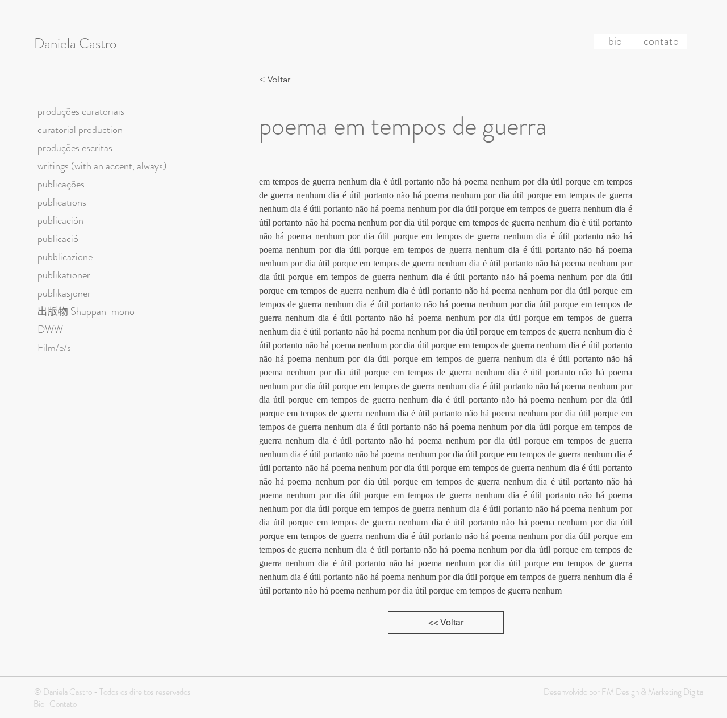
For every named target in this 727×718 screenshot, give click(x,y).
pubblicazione (65, 256)
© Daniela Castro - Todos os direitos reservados (112, 692)
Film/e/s (54, 347)
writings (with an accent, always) (101, 165)
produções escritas (74, 147)
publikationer (63, 275)
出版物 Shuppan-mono (86, 311)
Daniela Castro (75, 44)
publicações (61, 184)
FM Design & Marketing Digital (652, 692)
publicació (57, 238)
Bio (39, 704)
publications (61, 202)
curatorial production (80, 129)
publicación (60, 220)
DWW (50, 329)
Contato (63, 704)
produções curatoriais (80, 111)
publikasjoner (64, 293)
